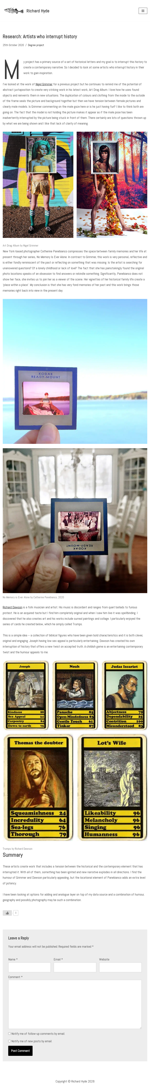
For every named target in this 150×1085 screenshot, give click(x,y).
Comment (15, 977)
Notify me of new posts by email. (31, 1041)
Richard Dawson (12, 607)
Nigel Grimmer (43, 84)
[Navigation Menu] (143, 11)
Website (104, 959)
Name (13, 959)
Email (58, 959)
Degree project (36, 45)
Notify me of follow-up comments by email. (38, 1033)
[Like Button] (7, 913)
